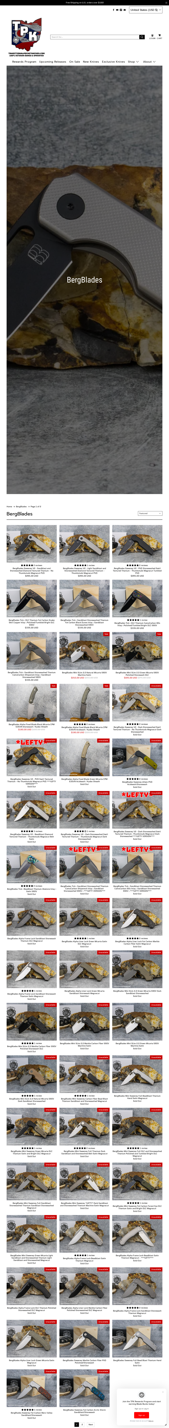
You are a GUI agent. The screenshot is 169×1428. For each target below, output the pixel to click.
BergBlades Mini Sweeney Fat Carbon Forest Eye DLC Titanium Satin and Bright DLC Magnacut (137, 1207)
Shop (131, 62)
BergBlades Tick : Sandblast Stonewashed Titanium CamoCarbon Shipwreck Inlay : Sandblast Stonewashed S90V (32, 674)
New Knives (91, 62)
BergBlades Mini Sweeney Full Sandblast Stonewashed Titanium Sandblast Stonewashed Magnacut (32, 1205)
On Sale (74, 62)
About (147, 62)
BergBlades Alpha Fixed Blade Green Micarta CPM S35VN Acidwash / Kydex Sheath (84, 780)
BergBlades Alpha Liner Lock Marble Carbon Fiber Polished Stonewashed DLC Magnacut (84, 1309)
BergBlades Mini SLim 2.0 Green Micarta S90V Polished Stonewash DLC (137, 673)
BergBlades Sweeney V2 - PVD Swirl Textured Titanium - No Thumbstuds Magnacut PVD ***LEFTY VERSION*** (31, 781)
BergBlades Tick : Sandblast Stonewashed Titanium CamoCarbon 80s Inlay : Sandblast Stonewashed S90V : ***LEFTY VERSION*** (137, 888)
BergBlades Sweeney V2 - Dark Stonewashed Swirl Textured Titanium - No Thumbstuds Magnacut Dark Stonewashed (137, 729)
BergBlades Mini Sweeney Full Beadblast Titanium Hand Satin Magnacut (137, 1096)
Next (91, 1424)
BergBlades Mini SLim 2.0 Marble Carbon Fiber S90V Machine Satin (84, 1044)
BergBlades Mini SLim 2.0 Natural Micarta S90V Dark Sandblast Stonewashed (31, 1099)
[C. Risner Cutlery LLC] (26, 37)
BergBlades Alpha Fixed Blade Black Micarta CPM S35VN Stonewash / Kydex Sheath (32, 725)
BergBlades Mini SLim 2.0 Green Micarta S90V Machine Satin (137, 1044)
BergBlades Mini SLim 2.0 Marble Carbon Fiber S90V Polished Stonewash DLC (31, 1047)
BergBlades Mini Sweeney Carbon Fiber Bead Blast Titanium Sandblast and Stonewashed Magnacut (84, 1099)
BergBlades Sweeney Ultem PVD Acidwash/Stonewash (137, 783)
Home (9, 507)
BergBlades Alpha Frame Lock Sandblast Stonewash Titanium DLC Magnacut (31, 939)
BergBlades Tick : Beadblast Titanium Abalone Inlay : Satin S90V (31, 890)
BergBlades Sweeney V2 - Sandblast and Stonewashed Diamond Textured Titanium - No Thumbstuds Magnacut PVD (31, 570)
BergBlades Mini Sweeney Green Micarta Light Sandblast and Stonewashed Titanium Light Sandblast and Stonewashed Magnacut (31, 1257)
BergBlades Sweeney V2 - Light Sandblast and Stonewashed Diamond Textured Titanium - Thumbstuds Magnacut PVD (84, 570)
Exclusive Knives (113, 62)
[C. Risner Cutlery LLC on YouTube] (117, 10)
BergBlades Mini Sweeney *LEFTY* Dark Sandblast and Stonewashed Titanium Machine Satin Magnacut (84, 1204)
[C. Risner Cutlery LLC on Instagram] (121, 10)
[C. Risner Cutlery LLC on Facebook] (113, 10)
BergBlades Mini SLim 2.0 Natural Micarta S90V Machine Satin (84, 673)
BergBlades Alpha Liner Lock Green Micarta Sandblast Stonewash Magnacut (84, 992)
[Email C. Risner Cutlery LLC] (124, 10)
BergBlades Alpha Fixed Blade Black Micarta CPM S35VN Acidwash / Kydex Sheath (84, 728)
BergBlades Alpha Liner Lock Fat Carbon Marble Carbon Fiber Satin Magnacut (137, 942)
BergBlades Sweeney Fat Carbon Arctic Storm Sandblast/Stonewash (84, 1411)
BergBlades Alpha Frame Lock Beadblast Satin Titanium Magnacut (84, 1259)
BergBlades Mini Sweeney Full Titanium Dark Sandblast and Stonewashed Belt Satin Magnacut (84, 1152)
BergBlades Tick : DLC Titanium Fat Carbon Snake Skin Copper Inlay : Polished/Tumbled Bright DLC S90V (32, 622)
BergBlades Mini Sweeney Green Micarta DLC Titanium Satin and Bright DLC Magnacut (31, 1152)
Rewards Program (24, 62)
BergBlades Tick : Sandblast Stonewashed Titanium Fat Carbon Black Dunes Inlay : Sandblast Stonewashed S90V (84, 622)
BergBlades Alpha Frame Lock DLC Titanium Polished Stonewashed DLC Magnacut (31, 1309)
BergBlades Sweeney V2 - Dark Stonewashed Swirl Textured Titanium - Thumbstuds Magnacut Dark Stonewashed (84, 836)
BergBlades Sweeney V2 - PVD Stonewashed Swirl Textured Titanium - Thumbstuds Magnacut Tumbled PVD (137, 570)
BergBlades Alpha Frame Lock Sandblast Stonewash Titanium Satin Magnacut (31, 994)
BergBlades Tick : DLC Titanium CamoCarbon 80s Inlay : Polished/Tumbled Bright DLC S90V (137, 624)
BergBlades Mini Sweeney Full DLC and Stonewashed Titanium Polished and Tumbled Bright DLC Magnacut (137, 1153)
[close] (166, 2)
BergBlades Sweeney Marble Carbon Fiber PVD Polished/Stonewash (84, 1361)
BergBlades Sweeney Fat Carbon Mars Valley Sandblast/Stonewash (31, 1413)
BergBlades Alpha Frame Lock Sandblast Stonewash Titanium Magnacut (137, 1311)
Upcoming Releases (52, 62)
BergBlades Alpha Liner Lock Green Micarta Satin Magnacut (31, 1361)
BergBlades (21, 507)
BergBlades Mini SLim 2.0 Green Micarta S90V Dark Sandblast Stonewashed (137, 992)
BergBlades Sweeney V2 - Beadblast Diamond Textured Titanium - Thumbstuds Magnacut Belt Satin (31, 836)
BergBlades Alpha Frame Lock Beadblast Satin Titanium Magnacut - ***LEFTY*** (137, 1256)
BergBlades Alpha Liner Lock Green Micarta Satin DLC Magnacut (84, 942)
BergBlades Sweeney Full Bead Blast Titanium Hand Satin (137, 1361)
